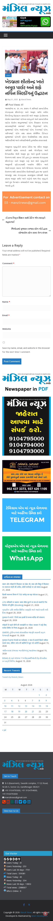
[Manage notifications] (45, 913)
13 (26, 706)
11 (12, 706)
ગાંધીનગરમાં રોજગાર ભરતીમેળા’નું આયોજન (19, 650)
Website (6, 328)
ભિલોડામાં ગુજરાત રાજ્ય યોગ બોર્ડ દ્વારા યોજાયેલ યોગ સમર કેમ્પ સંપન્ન (29, 230)
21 (33, 711)
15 (40, 706)
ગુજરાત (8, 75)
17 (5, 711)
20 (26, 711)
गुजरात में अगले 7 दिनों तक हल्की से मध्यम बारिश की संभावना (23, 617)
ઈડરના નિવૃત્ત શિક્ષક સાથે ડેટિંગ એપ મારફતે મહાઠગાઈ (25, 219)
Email (5, 315)
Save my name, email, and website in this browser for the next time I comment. (26, 350)
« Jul (4, 730)
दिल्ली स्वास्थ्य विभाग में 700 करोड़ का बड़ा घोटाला (20, 594)
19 (19, 711)
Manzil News (26, 99)
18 (12, 711)
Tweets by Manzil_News (12, 676)
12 (19, 706)
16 (47, 706)
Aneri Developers (39, 916)
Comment (8, 263)
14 (33, 706)
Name (6, 301)
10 (5, 706)
